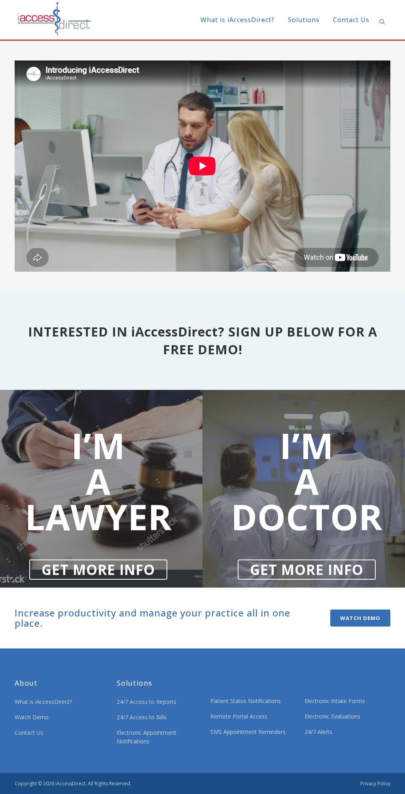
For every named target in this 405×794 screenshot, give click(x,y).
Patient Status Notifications (245, 701)
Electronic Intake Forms (335, 701)
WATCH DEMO (360, 618)
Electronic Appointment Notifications (146, 737)
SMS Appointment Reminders (248, 731)
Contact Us (29, 732)
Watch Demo (32, 717)
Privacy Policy (375, 783)
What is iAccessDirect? (43, 701)
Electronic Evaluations (332, 716)
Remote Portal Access (238, 716)
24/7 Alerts (318, 731)
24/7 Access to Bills (142, 717)
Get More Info (98, 569)
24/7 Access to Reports (146, 701)
